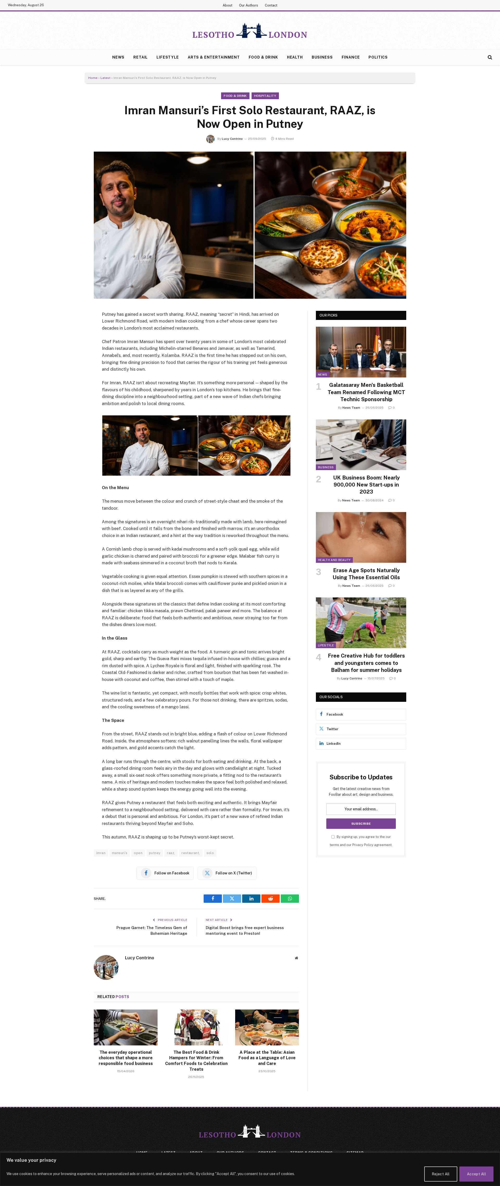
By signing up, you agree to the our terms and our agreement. (361, 841)
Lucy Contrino (232, 139)
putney (154, 853)
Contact (271, 5)
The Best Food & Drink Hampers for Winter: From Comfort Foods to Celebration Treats (196, 1061)
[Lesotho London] (250, 30)
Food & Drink (263, 57)
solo (210, 853)
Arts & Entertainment (214, 57)
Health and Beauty (334, 560)
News (118, 57)
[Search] (489, 57)
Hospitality (265, 96)
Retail (140, 57)
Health (295, 57)
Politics (378, 57)
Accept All (476, 1174)
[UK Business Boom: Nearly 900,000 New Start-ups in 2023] (361, 444)
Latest (105, 78)
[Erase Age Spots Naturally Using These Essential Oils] (361, 537)
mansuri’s (120, 853)
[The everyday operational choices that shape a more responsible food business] (126, 1027)
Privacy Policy (362, 845)
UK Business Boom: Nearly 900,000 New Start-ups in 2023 (366, 485)
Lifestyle (168, 57)
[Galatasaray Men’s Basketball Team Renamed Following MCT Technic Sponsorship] (361, 352)
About (227, 5)
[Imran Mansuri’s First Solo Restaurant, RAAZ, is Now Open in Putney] (250, 225)
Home (92, 78)
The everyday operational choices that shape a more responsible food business (126, 1058)
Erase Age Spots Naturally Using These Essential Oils (366, 574)
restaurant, (191, 853)
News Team (351, 407)
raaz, (171, 853)
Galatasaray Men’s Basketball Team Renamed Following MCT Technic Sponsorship (366, 392)
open (138, 853)
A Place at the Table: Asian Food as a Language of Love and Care (267, 1058)
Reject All (441, 1174)
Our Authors (248, 5)
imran (100, 853)
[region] (250, 1169)
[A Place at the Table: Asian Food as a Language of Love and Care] (267, 1027)
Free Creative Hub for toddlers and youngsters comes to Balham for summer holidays (366, 663)
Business (322, 57)
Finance (351, 57)
